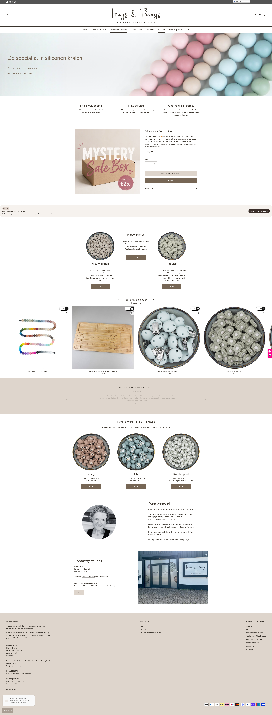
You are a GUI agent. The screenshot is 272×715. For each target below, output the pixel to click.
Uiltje (136, 474)
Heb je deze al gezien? (136, 299)
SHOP (91, 486)
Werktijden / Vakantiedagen (256, 636)
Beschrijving (149, 188)
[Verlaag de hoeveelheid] (147, 164)
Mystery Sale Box (158, 131)
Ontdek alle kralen (14, 73)
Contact (249, 626)
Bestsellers (150, 29)
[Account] (254, 15)
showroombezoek (88, 577)
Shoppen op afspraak (176, 29)
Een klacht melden (252, 643)
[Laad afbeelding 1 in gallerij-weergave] (107, 161)
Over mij (143, 629)
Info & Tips (161, 29)
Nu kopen (170, 180)
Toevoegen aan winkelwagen (171, 173)
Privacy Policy (251, 646)
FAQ (247, 629)
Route (79, 593)
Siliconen (85, 29)
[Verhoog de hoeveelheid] (155, 164)
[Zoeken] (7, 15)
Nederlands (239, 1)
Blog (188, 29)
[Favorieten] (260, 15)
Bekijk (100, 286)
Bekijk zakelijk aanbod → (259, 211)
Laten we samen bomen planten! (151, 633)
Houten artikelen (136, 29)
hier (154, 427)
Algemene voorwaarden (254, 639)
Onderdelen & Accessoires (118, 29)
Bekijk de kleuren (28, 73)
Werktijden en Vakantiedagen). (24, 638)
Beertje (91, 474)
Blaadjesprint (181, 474)
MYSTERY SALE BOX (99, 29)
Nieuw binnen (100, 263)
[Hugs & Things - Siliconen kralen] (136, 15)
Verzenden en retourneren (255, 633)
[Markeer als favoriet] (66, 313)
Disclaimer (250, 649)
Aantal (147, 159)
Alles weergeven (136, 303)
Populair (172, 263)
